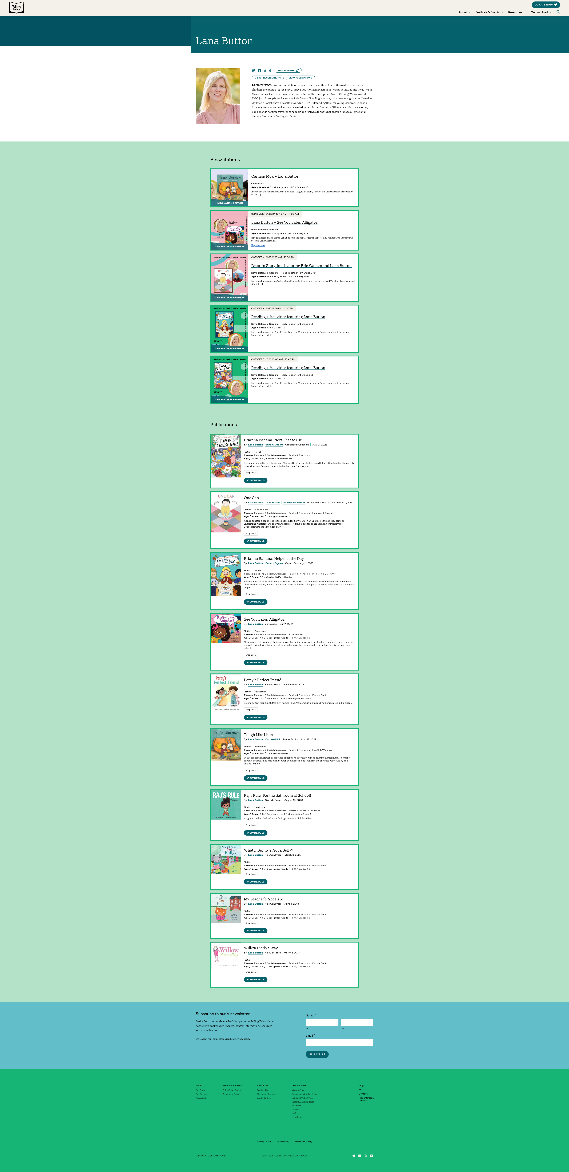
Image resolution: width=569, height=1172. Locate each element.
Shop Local (251, 472)
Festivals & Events (488, 12)
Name (311, 1015)
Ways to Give (298, 1090)
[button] (558, 12)
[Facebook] (259, 70)
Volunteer (296, 1105)
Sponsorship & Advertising (304, 1094)
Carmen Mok (273, 739)
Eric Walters (255, 502)
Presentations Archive (366, 1099)
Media (295, 1113)
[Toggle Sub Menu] (469, 12)
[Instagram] (265, 70)
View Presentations (268, 77)
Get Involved (539, 12)
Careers (295, 1109)
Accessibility (202, 1098)
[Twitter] (253, 70)
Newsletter (297, 1117)
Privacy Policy (264, 1141)
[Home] (16, 8)
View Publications (300, 77)
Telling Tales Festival (232, 1090)
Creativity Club (264, 1098)
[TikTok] (270, 70)
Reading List (263, 1090)
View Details (255, 480)
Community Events (231, 1094)
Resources (515, 12)
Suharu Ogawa (274, 444)
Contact (363, 1093)
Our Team (200, 1090)
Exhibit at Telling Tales (302, 1098)
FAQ (361, 1089)
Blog (361, 1085)
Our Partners (201, 1094)
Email (310, 1035)
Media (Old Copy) (303, 1141)
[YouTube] (371, 1156)
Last (343, 1028)
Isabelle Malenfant (294, 502)
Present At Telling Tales (303, 1102)
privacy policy (242, 1038)
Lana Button (255, 444)
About (463, 12)
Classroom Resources (267, 1094)
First (308, 1028)
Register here (258, 245)
